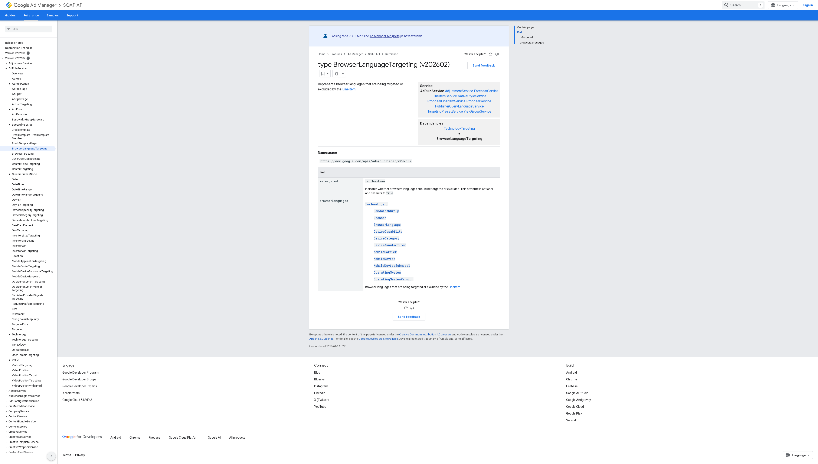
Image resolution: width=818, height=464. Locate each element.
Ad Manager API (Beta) (385, 36)
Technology (374, 204)
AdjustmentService (459, 91)
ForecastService (486, 91)
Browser (380, 218)
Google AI (214, 437)
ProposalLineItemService (446, 101)
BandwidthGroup (386, 211)
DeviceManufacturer (390, 245)
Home (321, 54)
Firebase (572, 386)
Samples (53, 15)
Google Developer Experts (79, 386)
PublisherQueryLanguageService (459, 106)
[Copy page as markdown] (336, 73)
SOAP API (73, 5)
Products (336, 54)
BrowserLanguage (387, 225)
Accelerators (71, 393)
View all (571, 420)
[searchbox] (28, 29)
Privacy (80, 455)
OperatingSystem (387, 272)
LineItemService (444, 96)
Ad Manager (43, 5)
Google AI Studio (577, 393)
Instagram (321, 386)
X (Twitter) (321, 400)
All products (237, 437)
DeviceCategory (386, 238)
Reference (31, 15)
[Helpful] (490, 54)
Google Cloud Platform (184, 437)
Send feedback (484, 65)
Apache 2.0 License (321, 338)
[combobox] (743, 5)
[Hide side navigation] (51, 456)
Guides (10, 15)
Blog (317, 372)
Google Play (574, 413)
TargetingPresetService (445, 111)
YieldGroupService (477, 111)
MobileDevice (384, 259)
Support (72, 15)
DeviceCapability (388, 231)
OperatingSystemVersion (393, 279)
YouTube (320, 406)
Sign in (808, 5)
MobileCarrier (385, 252)
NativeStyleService (472, 96)
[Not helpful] (497, 54)
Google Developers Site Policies (378, 338)
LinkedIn (319, 393)
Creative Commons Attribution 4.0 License (425, 334)
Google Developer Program (80, 372)
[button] (28, 58)
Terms (66, 455)
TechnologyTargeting (459, 128)
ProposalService (478, 101)
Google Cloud (575, 406)
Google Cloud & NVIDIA (77, 400)
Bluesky (319, 379)
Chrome (571, 379)
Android (571, 372)
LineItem (349, 89)
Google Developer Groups (79, 379)
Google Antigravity (578, 400)
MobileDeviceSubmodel (392, 266)
